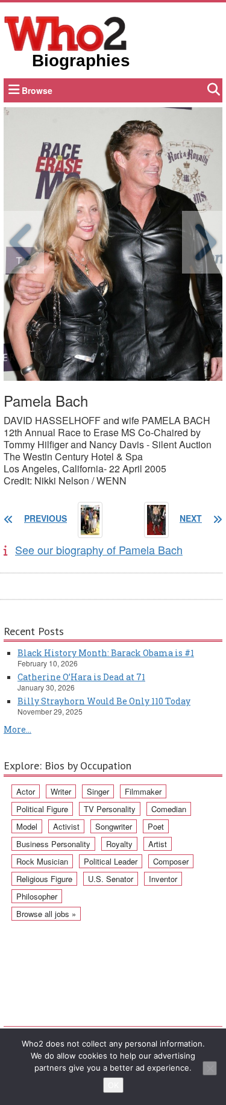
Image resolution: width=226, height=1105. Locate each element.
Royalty (119, 844)
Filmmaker (143, 791)
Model (26, 826)
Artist (157, 844)
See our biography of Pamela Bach (99, 549)
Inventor (163, 878)
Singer (98, 791)
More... (17, 729)
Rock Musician (42, 861)
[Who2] (66, 33)
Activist (66, 826)
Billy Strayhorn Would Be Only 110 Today (103, 701)
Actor (25, 791)
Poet (156, 826)
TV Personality (110, 809)
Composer (171, 861)
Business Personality (53, 844)
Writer (61, 791)
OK (113, 1085)
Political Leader (110, 861)
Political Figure (42, 809)
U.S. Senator (110, 878)
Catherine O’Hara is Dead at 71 (81, 677)
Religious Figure (44, 878)
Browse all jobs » (46, 913)
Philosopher (36, 896)
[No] (209, 1068)
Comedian (168, 809)
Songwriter (113, 826)
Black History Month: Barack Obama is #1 (105, 653)
